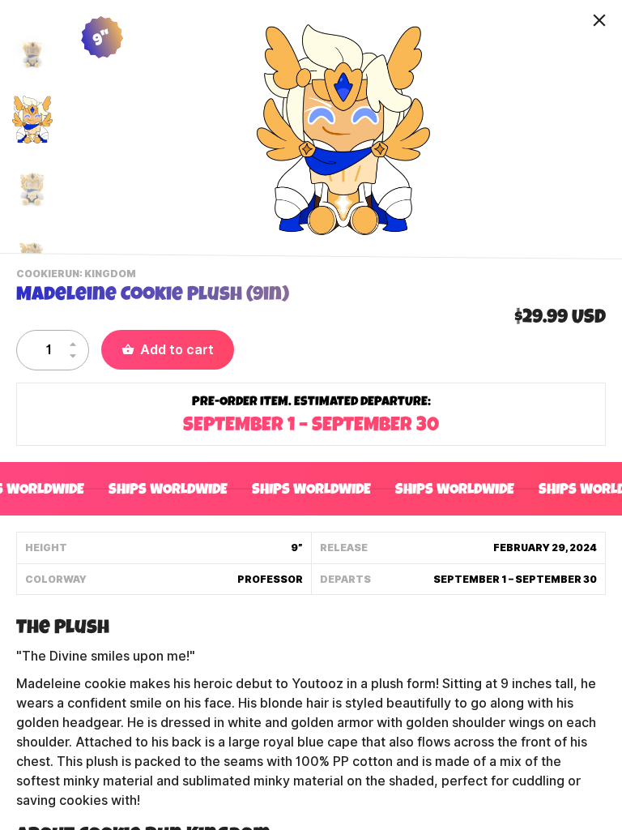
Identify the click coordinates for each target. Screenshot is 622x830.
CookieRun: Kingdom (78, 276)
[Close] (599, 20)
